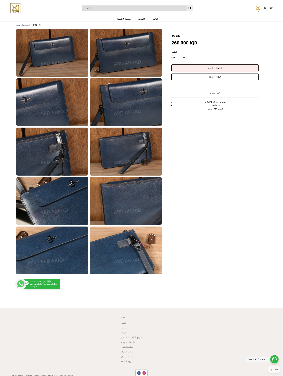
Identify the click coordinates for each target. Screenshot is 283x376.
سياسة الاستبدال (128, 356)
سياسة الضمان (127, 352)
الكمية (174, 52)
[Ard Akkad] (15, 8)
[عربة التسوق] (271, 8)
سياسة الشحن (127, 347)
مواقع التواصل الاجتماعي (131, 337)
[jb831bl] (52, 53)
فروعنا (123, 332)
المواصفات (215, 92)
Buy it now (215, 77)
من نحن (124, 328)
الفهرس (142, 18)
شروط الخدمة (127, 361)
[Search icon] (190, 8)
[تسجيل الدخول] (265, 8)
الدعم (156, 18)
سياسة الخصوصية (128, 342)
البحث (123, 323)
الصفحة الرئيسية (124, 18)
